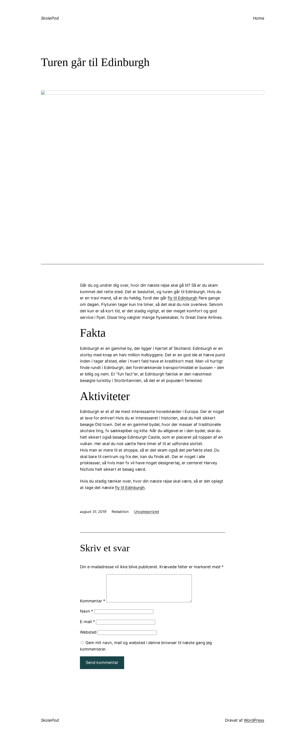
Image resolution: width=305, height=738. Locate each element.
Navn (86, 611)
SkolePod (50, 18)
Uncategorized (146, 511)
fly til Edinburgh (182, 298)
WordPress (254, 720)
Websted (88, 632)
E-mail (87, 621)
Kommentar (92, 601)
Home (258, 18)
